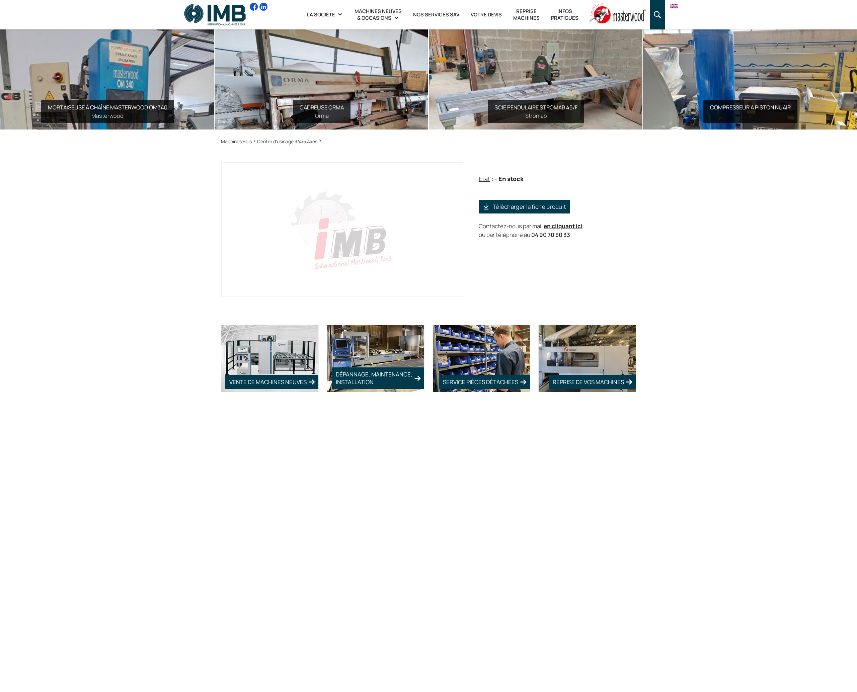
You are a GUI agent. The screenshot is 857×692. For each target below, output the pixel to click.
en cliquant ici (563, 226)
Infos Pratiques (564, 14)
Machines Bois (236, 141)
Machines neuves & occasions (378, 14)
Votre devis (486, 14)
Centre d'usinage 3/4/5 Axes (287, 141)
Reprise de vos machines (588, 382)
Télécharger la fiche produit (529, 206)
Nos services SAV (436, 14)
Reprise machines (526, 14)
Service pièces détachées (480, 382)
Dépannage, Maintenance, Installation (374, 378)
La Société (321, 14)
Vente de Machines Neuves (268, 382)
